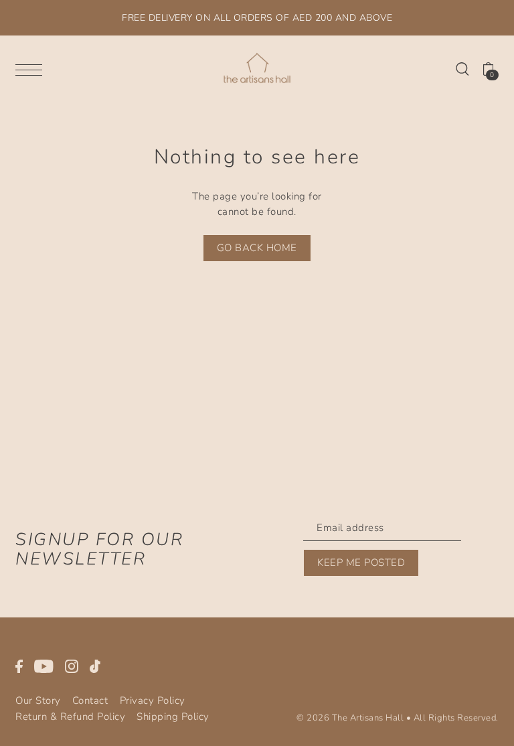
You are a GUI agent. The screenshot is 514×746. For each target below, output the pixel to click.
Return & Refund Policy (70, 716)
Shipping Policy (173, 716)
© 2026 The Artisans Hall (350, 718)
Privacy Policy (152, 700)
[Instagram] (71, 666)
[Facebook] (19, 666)
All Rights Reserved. (456, 718)
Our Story (38, 700)
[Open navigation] (32, 69)
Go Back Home (257, 247)
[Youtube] (44, 666)
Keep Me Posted (361, 562)
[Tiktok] (95, 666)
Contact (90, 700)
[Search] (462, 68)
